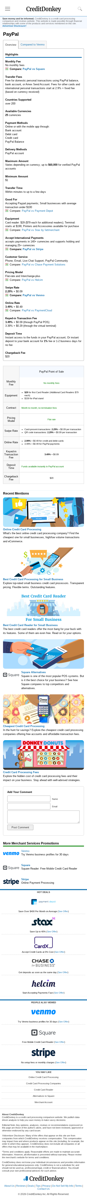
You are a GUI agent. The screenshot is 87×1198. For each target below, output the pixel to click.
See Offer (63, 911)
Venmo (25, 851)
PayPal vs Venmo (34, 295)
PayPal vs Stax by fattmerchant (40, 230)
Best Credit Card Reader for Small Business (30, 625)
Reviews (21, 1185)
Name (54, 799)
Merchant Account (43, 1102)
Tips (38, 1185)
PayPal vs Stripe (33, 249)
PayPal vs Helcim (32, 279)
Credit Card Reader (43, 1090)
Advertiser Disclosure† (14, 26)
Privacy (46, 1185)
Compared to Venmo (33, 44)
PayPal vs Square (34, 69)
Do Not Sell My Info (62, 1185)
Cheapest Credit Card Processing (24, 726)
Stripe (25, 879)
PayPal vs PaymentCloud (37, 310)
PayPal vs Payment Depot (37, 210)
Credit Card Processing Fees (21, 772)
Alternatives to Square (43, 1096)
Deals (31, 1185)
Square (25, 865)
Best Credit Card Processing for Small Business (33, 579)
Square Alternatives (33, 672)
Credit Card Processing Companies (43, 1083)
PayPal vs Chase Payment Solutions (43, 264)
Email (54, 806)
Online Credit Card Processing (22, 529)
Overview (10, 44)
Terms (78, 1185)
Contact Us (43, 1188)
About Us (9, 1185)
